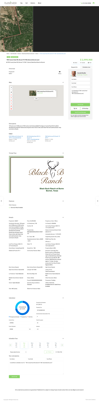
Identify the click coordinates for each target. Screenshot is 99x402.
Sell (26, 3)
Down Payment (12, 326)
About (39, 3)
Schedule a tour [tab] (86, 67)
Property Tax (39, 307)
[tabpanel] (16, 29)
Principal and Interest (41, 302)
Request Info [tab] (74, 67)
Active (37, 53)
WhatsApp (85, 108)
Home (8, 53)
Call (76, 108)
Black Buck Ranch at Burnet (28, 53)
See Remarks (13, 53)
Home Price (11, 320)
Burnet (19, 53)
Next (62, 345)
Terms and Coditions (90, 399)
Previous (10, 345)
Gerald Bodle (81, 73)
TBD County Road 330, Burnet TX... (45, 91)
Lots (9, 57)
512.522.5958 (87, 3)
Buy (21, 3)
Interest (38, 326)
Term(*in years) (39, 320)
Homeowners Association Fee (43, 313)
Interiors (32, 3)
